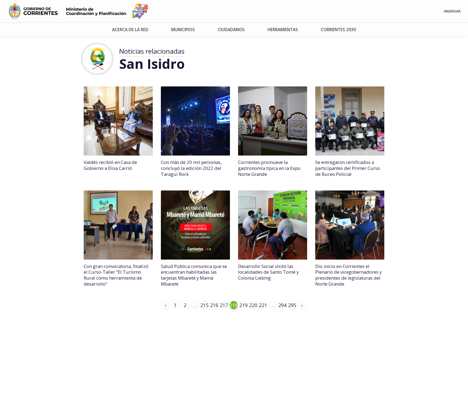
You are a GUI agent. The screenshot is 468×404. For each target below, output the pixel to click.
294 (282, 305)
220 (253, 305)
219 (243, 305)
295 (292, 305)
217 (224, 305)
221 (263, 305)
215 (204, 305)
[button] (130, 30)
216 (214, 305)
